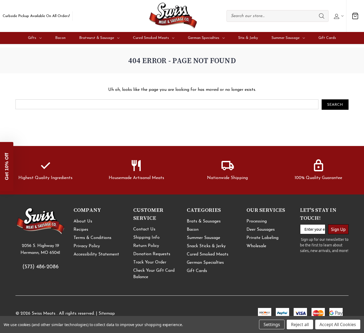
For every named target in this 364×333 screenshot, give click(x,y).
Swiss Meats (43, 313)
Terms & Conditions (92, 238)
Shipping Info (146, 237)
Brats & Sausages (204, 221)
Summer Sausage (286, 38)
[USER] (338, 16)
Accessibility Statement (96, 254)
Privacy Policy (87, 246)
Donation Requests (151, 254)
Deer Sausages (260, 230)
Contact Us (144, 229)
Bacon (60, 38)
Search (322, 16)
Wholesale (256, 246)
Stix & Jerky (248, 38)
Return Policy (146, 246)
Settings (272, 324)
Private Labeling (262, 238)
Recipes (81, 230)
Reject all (300, 324)
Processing (256, 221)
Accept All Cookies (337, 324)
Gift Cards (327, 38)
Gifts (32, 38)
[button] (6, 166)
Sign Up (338, 229)
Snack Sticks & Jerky (206, 246)
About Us (83, 221)
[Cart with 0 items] (355, 16)
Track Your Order (149, 262)
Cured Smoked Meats (151, 38)
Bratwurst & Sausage (96, 38)
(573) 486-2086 (40, 267)
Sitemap (107, 313)
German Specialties (203, 38)
